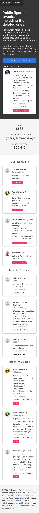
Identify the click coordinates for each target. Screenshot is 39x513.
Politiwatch (13, 490)
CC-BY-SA (29, 495)
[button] (36, 3)
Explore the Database (19, 60)
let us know (16, 500)
